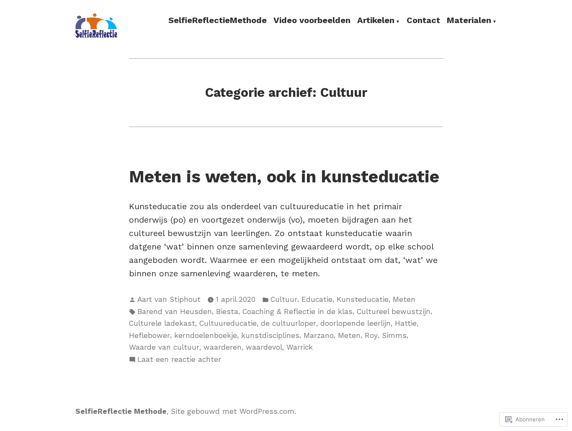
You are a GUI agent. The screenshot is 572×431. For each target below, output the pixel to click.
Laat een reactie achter (179, 360)
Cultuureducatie (228, 323)
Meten (404, 299)
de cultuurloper (288, 323)
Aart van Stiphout (169, 299)
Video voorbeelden (311, 20)
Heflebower (149, 335)
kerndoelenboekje (205, 335)
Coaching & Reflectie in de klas (297, 311)
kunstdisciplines (270, 335)
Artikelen (375, 20)
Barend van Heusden (174, 311)
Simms (394, 335)
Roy (371, 335)
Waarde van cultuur (164, 347)
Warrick (299, 347)
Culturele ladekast (162, 323)
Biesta (227, 311)
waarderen (223, 347)
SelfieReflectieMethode (217, 20)
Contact (423, 20)
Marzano (319, 335)
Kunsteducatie (363, 299)
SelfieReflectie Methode (121, 411)
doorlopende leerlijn (355, 323)
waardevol (264, 347)
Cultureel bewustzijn (393, 311)
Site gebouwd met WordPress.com (232, 411)
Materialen (469, 20)
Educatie (316, 299)
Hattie (406, 323)
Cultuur (284, 299)
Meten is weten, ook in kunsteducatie (284, 177)
